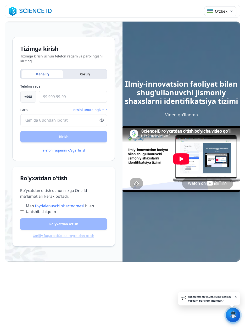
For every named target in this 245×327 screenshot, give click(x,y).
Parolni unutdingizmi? (89, 109)
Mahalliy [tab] (42, 74)
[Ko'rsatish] (101, 120)
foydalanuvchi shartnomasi (59, 206)
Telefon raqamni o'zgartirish (63, 150)
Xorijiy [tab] (85, 74)
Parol (24, 109)
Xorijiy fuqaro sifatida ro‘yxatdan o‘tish (63, 235)
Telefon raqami (32, 86)
